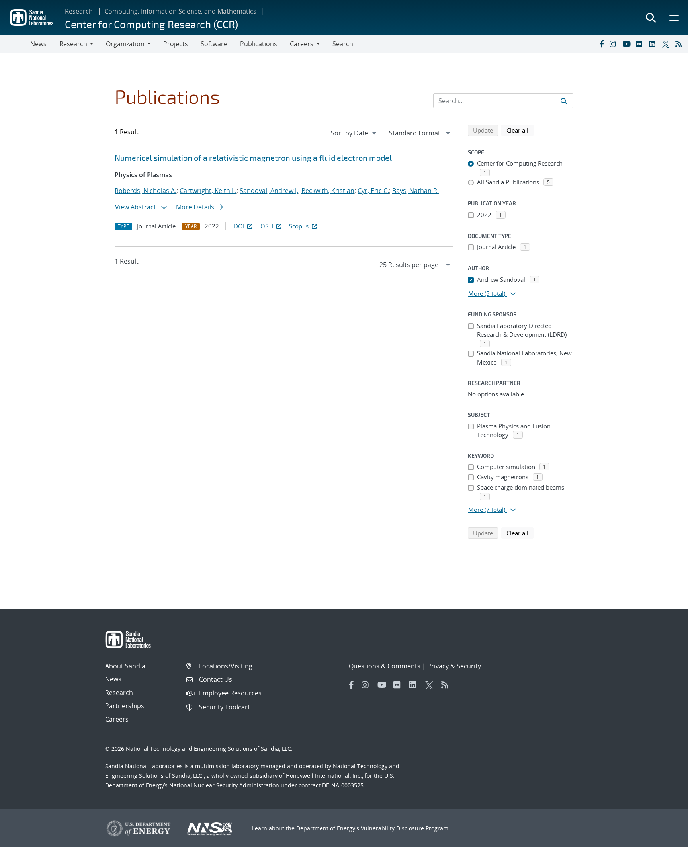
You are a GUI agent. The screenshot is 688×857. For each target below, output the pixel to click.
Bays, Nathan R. (415, 190)
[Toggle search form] (650, 17)
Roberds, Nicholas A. (145, 190)
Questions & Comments (384, 666)
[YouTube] (627, 44)
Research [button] (73, 43)
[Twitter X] (667, 44)
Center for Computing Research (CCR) (151, 24)
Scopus (299, 226)
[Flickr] (640, 44)
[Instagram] (614, 44)
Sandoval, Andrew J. (269, 190)
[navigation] (354, 133)
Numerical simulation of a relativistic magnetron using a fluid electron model (253, 157)
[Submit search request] (563, 100)
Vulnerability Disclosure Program (404, 828)
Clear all (520, 130)
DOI (239, 226)
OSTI (266, 226)
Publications (258, 43)
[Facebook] (601, 44)
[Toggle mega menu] (674, 17)
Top (664, 847)
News (38, 43)
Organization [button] (125, 43)
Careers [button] (301, 43)
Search (342, 43)
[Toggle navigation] (15, 44)
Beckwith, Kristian (327, 190)
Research (79, 11)
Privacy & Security (454, 666)
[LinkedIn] (654, 44)
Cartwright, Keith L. (208, 190)
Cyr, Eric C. (373, 190)
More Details (196, 207)
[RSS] (680, 44)
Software (214, 43)
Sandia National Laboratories (144, 766)
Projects (175, 43)
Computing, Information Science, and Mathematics (180, 11)
